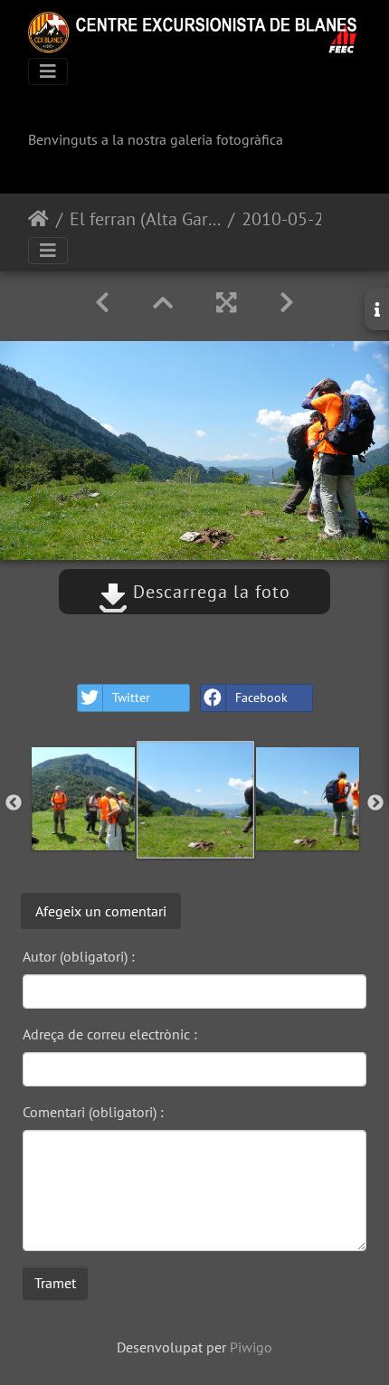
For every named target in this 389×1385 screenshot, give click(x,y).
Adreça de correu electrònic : (110, 1034)
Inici (38, 218)
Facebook (261, 697)
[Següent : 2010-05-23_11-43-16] (287, 303)
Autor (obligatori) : (79, 956)
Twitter (131, 697)
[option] (83, 799)
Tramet (55, 1283)
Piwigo (251, 1347)
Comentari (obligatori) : (93, 1112)
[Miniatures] (162, 303)
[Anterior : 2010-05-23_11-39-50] (102, 303)
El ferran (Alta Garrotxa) (145, 219)
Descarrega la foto (209, 591)
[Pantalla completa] (226, 303)
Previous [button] (14, 803)
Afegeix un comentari (100, 911)
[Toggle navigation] (48, 71)
